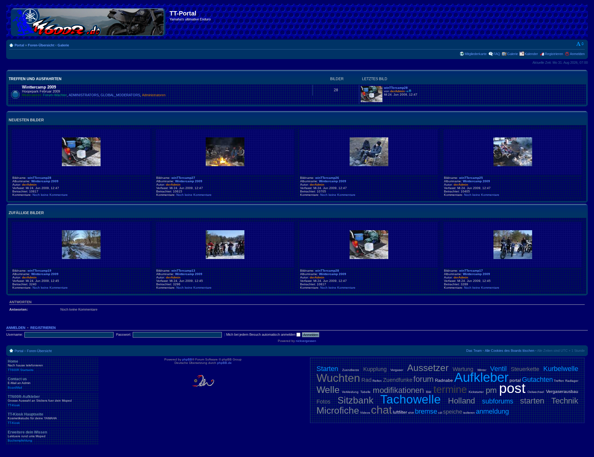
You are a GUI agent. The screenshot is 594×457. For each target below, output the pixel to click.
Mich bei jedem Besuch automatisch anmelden (261, 334)
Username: (14, 334)
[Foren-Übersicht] (89, 21)
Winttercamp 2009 (39, 87)
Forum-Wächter (55, 95)
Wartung (463, 369)
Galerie (63, 45)
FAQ (496, 54)
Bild (428, 392)
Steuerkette (525, 369)
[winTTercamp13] (225, 258)
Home (25, 365)
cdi (440, 412)
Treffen (559, 380)
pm (491, 390)
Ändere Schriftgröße (580, 44)
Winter (481, 370)
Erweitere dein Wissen (27, 436)
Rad (366, 380)
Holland (461, 400)
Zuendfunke (397, 380)
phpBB (187, 359)
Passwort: (123, 334)
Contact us (19, 383)
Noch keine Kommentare (50, 194)
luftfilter (400, 412)
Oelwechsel (535, 392)
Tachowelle (410, 399)
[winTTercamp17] (512, 258)
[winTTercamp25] (512, 165)
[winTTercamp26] (369, 165)
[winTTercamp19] (81, 258)
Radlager (571, 380)
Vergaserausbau (562, 391)
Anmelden (577, 54)
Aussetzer (428, 368)
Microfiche (337, 410)
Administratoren (154, 95)
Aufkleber (481, 377)
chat (381, 409)
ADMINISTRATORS (84, 95)
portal (515, 380)
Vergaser (396, 370)
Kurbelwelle (560, 369)
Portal (19, 45)
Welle (328, 390)
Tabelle (365, 392)
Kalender (531, 54)
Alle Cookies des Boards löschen (509, 350)
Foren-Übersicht (41, 45)
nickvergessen (306, 341)
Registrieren (554, 54)
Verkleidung (350, 392)
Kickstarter (476, 392)
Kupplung (375, 369)
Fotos (323, 402)
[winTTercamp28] (371, 101)
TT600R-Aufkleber (40, 400)
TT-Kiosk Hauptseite (32, 418)
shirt (411, 412)
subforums (497, 401)
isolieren (469, 412)
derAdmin (397, 91)
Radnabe (444, 380)
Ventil (498, 369)
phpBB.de (224, 362)
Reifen (377, 380)
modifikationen (398, 390)
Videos (365, 412)
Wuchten (338, 378)
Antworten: (18, 309)
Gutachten (537, 379)
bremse (426, 411)
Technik (564, 400)
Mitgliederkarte (476, 54)
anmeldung (492, 411)
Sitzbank (355, 400)
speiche (452, 412)
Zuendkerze (350, 370)
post (512, 388)
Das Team (474, 350)
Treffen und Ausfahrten (35, 79)
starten (532, 400)
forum (423, 379)
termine (450, 389)
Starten (327, 369)
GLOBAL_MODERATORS (120, 95)
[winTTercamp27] (225, 165)
